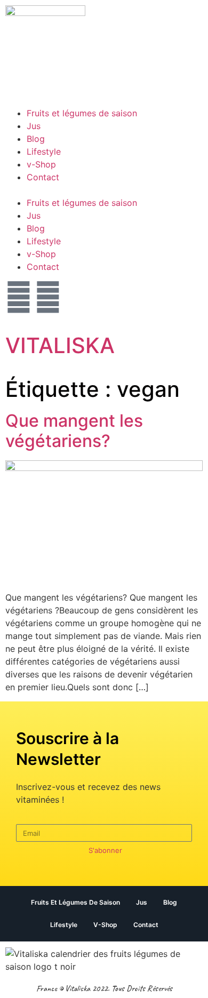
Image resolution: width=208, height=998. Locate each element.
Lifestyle (44, 151)
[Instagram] (18, 297)
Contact (43, 177)
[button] (104, 189)
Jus (34, 126)
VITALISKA (60, 345)
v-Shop (41, 164)
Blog (36, 138)
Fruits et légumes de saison (82, 113)
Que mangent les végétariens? (74, 430)
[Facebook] (48, 297)
